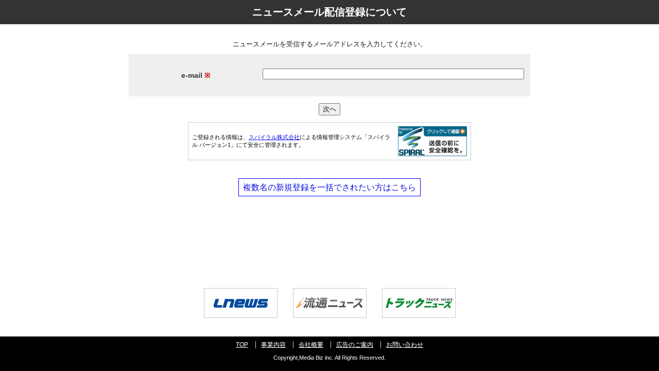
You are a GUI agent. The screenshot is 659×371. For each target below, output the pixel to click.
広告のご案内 (354, 344)
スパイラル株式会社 (274, 137)
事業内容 (273, 344)
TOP (242, 344)
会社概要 (311, 344)
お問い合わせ (404, 344)
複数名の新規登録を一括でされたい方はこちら (329, 187)
